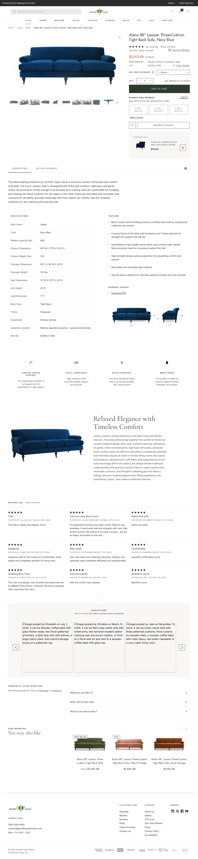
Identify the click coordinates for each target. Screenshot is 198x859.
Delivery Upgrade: (142, 72)
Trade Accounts (127, 827)
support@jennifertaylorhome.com (25, 828)
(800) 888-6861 (16, 824)
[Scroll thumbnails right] (118, 102)
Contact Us (125, 831)
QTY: (131, 81)
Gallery (171, 3)
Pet (139, 20)
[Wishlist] (172, 11)
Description (20, 168)
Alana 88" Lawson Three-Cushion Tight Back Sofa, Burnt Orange (169, 761)
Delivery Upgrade (46, 168)
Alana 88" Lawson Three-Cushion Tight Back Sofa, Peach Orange (129, 761)
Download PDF (118, 293)
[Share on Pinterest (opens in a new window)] (185, 168)
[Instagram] (172, 811)
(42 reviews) (152, 47)
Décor (126, 20)
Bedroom (59, 20)
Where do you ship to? (81, 692)
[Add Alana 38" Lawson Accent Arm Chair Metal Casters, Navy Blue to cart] (183, 148)
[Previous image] (14, 69)
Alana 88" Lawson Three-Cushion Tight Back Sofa (90, 761)
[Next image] (119, 69)
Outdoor (92, 20)
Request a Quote (163, 125)
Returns (123, 815)
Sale (151, 20)
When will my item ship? (82, 702)
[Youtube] (186, 811)
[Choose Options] (104, 750)
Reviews (123, 819)
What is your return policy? (83, 711)
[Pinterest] (177, 811)
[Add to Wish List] (132, 125)
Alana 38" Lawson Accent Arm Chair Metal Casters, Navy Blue (164, 143)
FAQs (122, 823)
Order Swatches (186, 3)
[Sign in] (188, 11)
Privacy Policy (152, 831)
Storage (109, 20)
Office (76, 20)
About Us (149, 811)
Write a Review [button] (168, 47)
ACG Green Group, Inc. (18, 852)
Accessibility (151, 835)
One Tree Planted (153, 823)
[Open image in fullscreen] (119, 37)
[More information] (153, 72)
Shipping (123, 811)
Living (28, 20)
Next (99, 597)
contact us (56, 690)
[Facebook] (182, 811)
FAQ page (43, 690)
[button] (47, 647)
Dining (43, 20)
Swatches (167, 20)
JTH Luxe (149, 819)
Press (147, 827)
